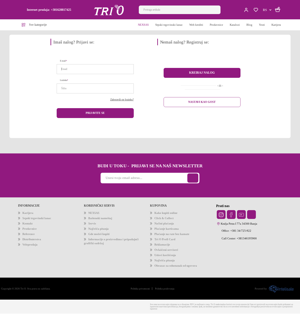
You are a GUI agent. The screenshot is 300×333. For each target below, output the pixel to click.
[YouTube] (241, 216)
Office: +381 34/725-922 (239, 233)
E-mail (64, 62)
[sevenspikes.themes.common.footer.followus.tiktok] (251, 216)
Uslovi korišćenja (167, 270)
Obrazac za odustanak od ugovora (181, 284)
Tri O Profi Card (166, 249)
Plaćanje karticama (169, 236)
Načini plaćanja (166, 229)
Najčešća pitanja (101, 236)
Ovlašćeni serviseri (168, 263)
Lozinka (64, 81)
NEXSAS (94, 215)
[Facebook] (231, 216)
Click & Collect (165, 222)
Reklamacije (163, 256)
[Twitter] (221, 216)
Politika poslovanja (171, 307)
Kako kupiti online (168, 215)
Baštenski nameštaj (103, 222)
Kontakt (28, 229)
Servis (93, 229)
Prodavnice (31, 236)
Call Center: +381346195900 (242, 240)
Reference (30, 243)
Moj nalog (246, 10)
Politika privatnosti (142, 307)
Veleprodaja (32, 256)
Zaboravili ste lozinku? (119, 101)
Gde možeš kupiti (101, 243)
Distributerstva (34, 249)
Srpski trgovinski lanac (40, 222)
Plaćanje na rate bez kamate (176, 243)
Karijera (28, 215)
